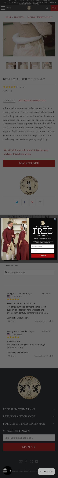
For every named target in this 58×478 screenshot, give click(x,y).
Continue (43, 255)
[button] (43, 227)
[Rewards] (7, 470)
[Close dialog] (55, 219)
